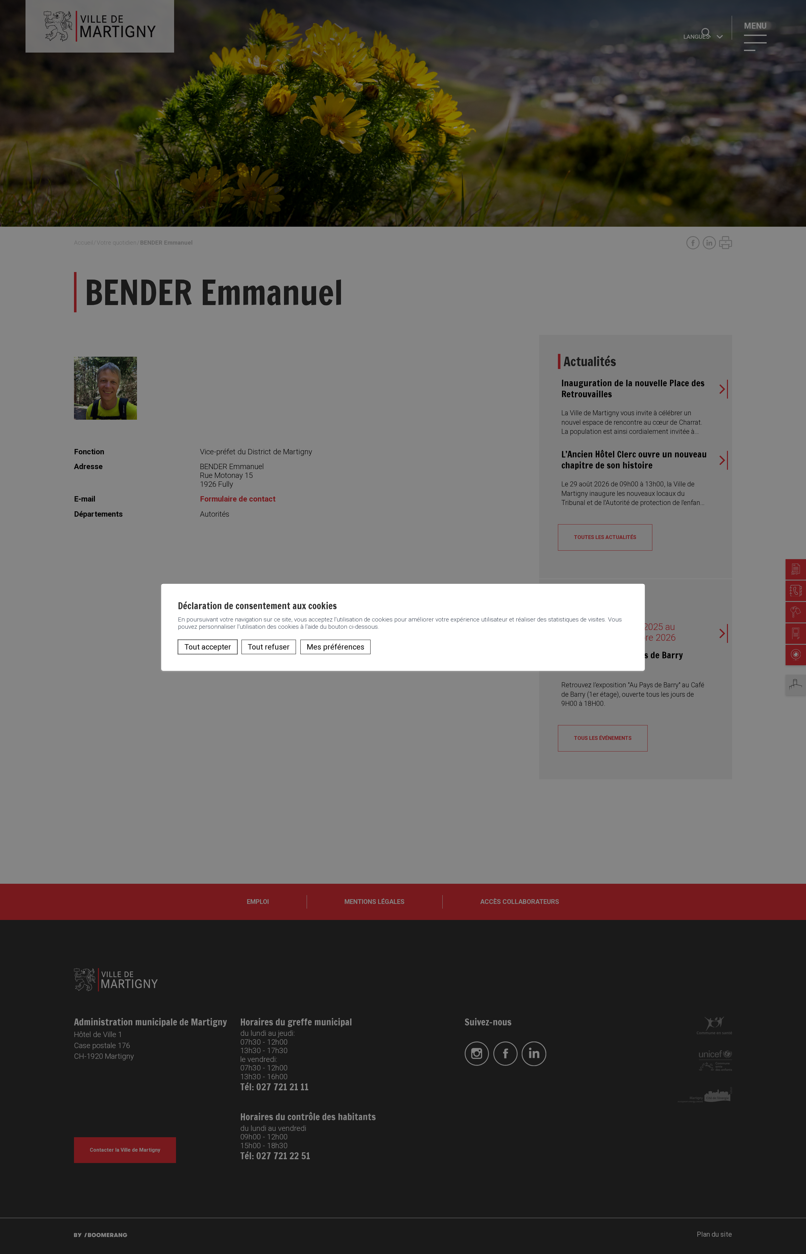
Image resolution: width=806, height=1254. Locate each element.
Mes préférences (335, 647)
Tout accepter (207, 647)
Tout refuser (269, 647)
